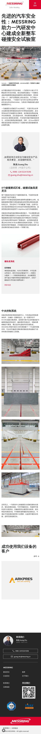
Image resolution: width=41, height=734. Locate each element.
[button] (35, 4)
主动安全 (6, 676)
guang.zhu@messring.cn (21, 175)
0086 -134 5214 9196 (21, 171)
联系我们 (6, 683)
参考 (35, 556)
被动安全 (6, 672)
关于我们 (25, 676)
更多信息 (7, 285)
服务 (23, 672)
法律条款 (6, 687)
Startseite (3, 83)
